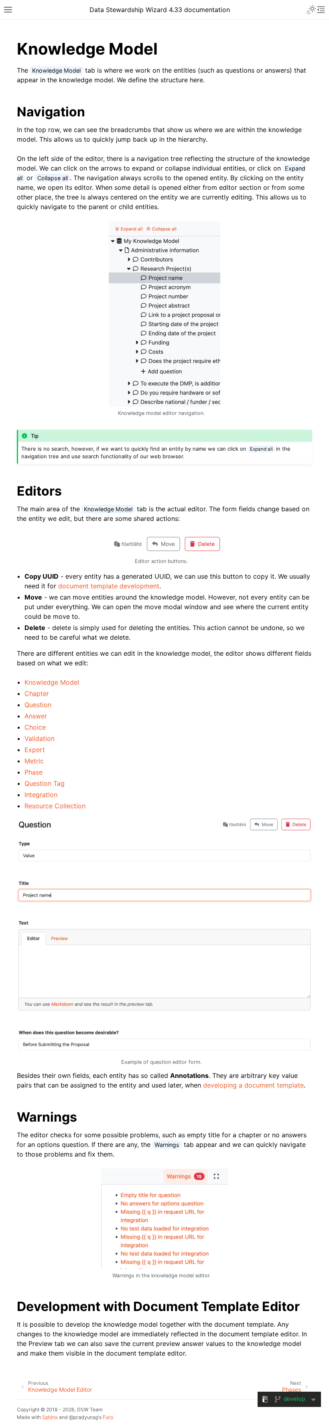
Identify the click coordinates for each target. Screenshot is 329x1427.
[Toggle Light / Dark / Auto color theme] (311, 9)
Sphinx (50, 1417)
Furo (108, 1417)
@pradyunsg (83, 1417)
